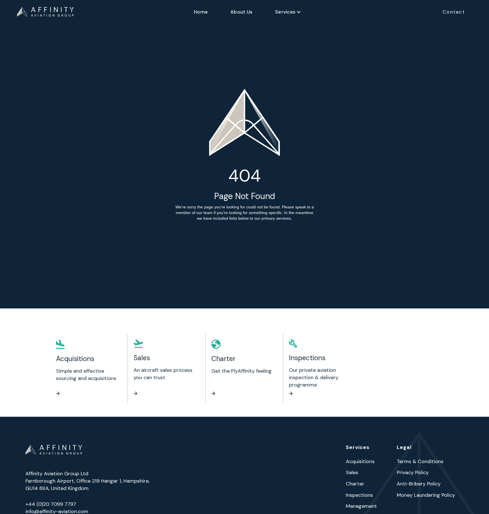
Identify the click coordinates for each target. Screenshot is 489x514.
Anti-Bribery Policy (419, 484)
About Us (241, 12)
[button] (288, 12)
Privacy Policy (413, 473)
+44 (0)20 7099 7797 (50, 504)
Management (361, 506)
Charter (355, 484)
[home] (45, 12)
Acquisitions (360, 462)
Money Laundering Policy (426, 495)
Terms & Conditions (420, 462)
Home (201, 12)
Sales (352, 473)
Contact (454, 12)
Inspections (359, 495)
